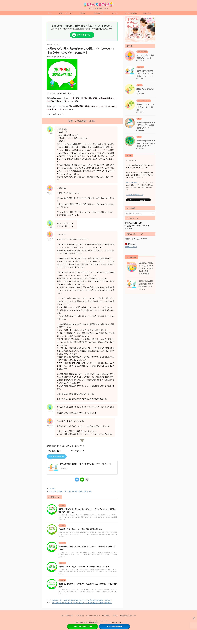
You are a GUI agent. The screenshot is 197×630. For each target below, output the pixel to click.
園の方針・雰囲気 (77, 491)
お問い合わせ (147, 13)
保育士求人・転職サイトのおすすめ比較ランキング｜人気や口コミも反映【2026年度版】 (146, 268)
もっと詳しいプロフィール (134, 195)
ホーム (50, 13)
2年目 (54, 491)
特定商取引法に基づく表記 (128, 615)
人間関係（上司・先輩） (64, 491)
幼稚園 (86, 491)
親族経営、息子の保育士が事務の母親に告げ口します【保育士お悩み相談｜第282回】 (82, 600)
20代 (50, 491)
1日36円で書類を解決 (114, 626)
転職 (90, 491)
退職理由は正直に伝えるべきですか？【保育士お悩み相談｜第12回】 (84, 567)
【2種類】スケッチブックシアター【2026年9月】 (145, 107)
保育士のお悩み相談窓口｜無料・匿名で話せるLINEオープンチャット (145, 73)
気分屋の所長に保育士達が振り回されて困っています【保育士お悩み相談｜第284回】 (82, 603)
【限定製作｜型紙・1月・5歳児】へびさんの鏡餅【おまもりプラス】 (145, 125)
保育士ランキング (131, 247)
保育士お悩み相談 (132, 182)
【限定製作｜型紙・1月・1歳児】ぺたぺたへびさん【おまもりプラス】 (145, 143)
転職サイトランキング (66, 13)
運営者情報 (106, 615)
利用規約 (115, 615)
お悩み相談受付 (98, 13)
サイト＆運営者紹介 (131, 13)
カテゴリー (114, 13)
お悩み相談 (52, 488)
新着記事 (82, 13)
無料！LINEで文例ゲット (82, 626)
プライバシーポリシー (93, 615)
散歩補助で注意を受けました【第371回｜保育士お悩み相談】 (81, 529)
